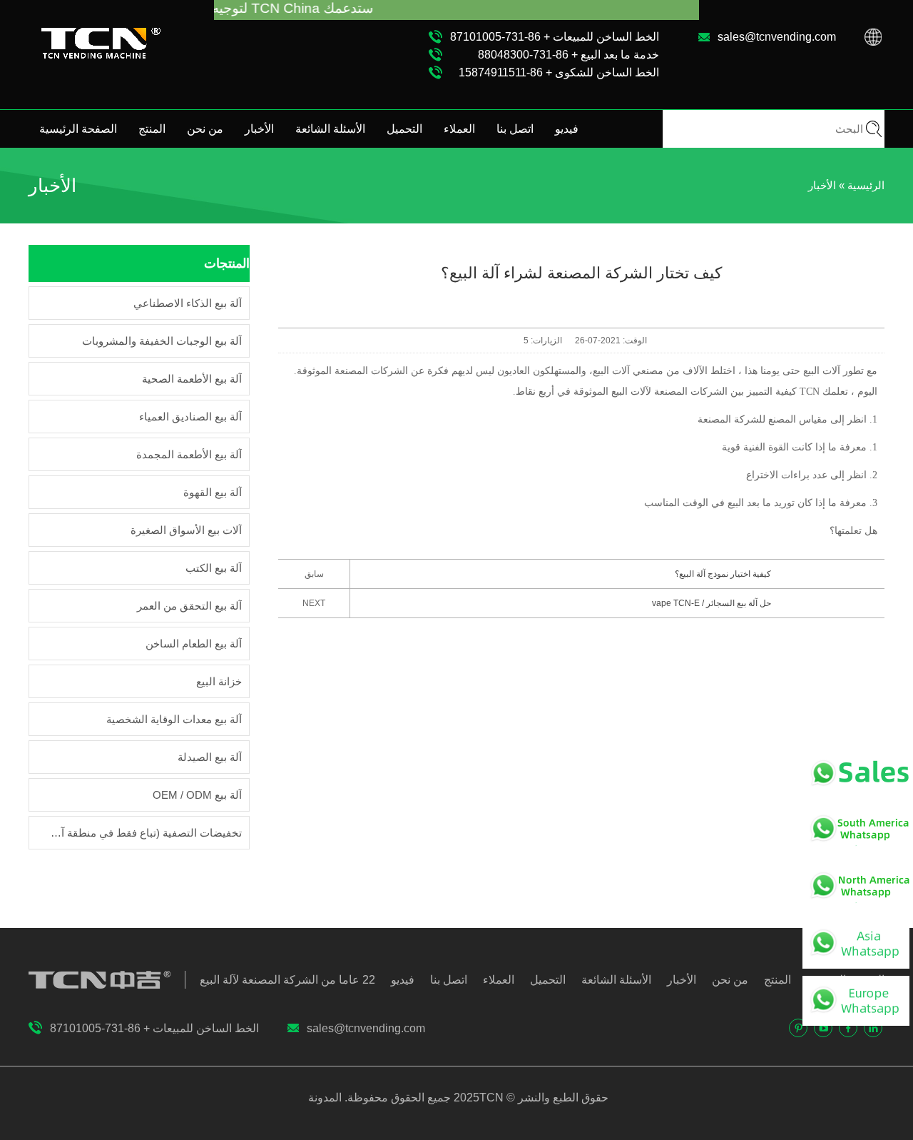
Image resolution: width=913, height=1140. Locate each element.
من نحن (205, 129)
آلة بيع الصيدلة (210, 757)
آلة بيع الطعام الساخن (194, 643)
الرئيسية (865, 185)
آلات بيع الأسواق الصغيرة (186, 530)
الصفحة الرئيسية (78, 129)
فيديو (566, 129)
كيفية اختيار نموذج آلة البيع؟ (723, 574)
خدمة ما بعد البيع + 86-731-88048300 (568, 55)
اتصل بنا (515, 129)
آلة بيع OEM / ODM (197, 795)
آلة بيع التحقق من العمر (189, 606)
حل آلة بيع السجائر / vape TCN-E (711, 603)
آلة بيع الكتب (213, 568)
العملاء (459, 129)
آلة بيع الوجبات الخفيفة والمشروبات (162, 341)
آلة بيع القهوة (212, 492)
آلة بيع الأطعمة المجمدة (189, 454)
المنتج (151, 129)
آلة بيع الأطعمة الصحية (192, 379)
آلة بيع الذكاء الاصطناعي (187, 303)
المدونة (326, 1097)
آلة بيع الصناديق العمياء (190, 416)
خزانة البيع (219, 681)
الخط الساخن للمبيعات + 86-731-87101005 (554, 37)
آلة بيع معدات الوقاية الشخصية (174, 719)
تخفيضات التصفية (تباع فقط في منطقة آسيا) (143, 833)
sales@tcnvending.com (777, 37)
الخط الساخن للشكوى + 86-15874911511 (559, 72)
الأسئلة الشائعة (330, 129)
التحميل (404, 129)
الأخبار (259, 129)
